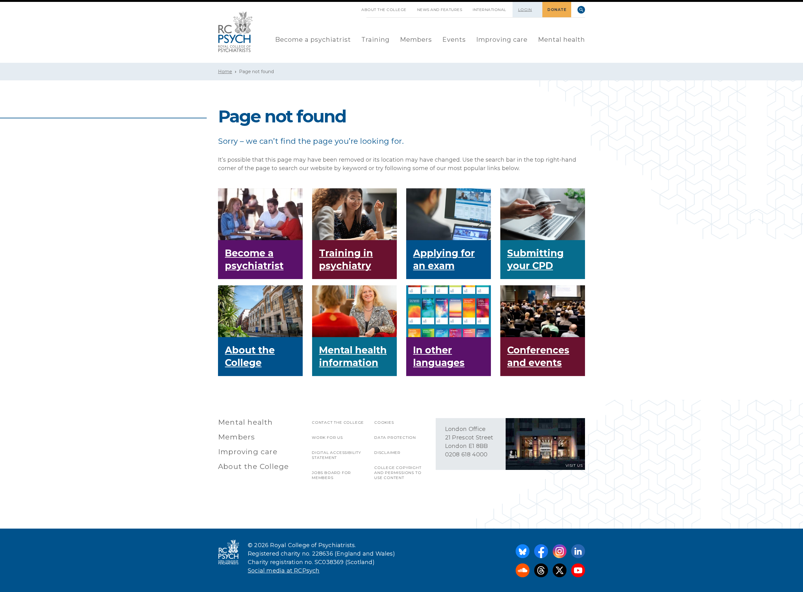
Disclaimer (387, 452)
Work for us (327, 437)
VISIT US (574, 465)
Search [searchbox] (581, 9)
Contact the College (338, 422)
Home (225, 71)
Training (375, 39)
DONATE (556, 9)
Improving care (502, 39)
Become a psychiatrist (313, 39)
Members (416, 39)
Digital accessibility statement (336, 455)
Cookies (384, 422)
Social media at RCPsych (284, 570)
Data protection (395, 437)
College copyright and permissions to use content (398, 472)
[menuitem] (313, 40)
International (489, 9)
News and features (439, 9)
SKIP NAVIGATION (350, 7)
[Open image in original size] (235, 32)
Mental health (561, 39)
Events (454, 39)
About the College (384, 9)
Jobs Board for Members (331, 475)
